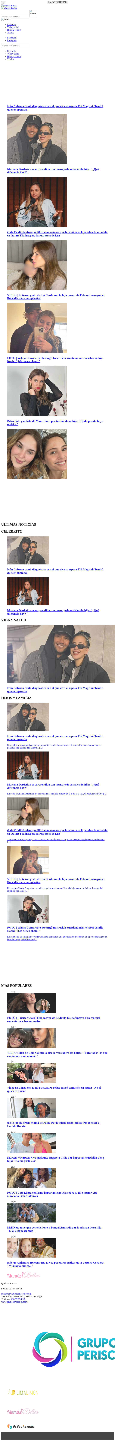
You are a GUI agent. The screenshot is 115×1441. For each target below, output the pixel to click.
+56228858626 (18, 1299)
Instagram (11, 40)
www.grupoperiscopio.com (14, 1302)
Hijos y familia (14, 30)
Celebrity (11, 24)
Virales (10, 32)
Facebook (11, 37)
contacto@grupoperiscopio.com (16, 1293)
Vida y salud (13, 27)
